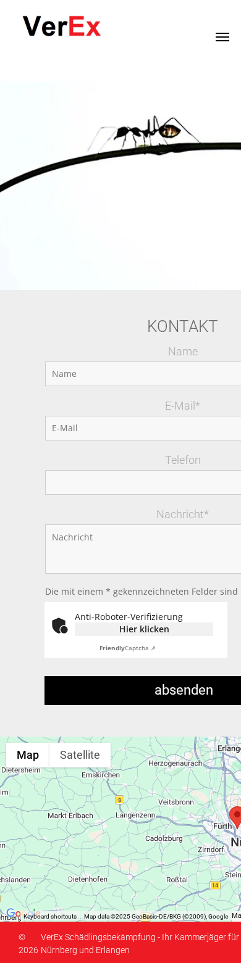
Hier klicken (144, 629)
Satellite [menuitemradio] (80, 754)
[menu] (222, 37)
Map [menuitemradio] (28, 754)
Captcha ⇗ (127, 647)
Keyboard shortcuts (50, 916)
